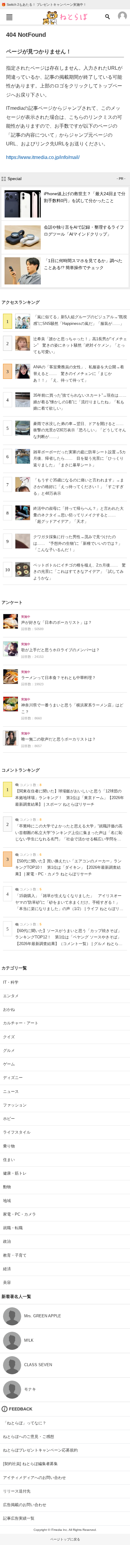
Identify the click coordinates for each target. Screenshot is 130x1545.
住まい (9, 1159)
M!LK (29, 1340)
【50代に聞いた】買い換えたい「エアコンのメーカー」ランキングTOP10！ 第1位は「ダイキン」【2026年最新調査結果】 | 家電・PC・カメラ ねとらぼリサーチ (68, 867)
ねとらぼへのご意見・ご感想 (28, 1436)
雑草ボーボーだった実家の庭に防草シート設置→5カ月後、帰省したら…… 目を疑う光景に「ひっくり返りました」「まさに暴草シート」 (79, 458)
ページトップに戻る (65, 1539)
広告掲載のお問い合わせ (24, 1504)
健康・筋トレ (15, 1173)
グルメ (9, 1050)
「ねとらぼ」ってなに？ (24, 1423)
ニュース (11, 1091)
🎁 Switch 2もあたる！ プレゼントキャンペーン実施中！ (44, 4)
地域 (7, 1200)
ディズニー (13, 1077)
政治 (7, 1241)
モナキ (30, 1389)
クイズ (9, 1037)
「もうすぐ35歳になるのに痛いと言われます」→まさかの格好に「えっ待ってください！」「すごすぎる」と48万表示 (78, 486)
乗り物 (9, 1146)
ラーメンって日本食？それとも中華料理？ (58, 678)
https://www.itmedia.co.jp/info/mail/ (43, 157)
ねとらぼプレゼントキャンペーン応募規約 (40, 1450)
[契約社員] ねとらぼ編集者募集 (30, 1463)
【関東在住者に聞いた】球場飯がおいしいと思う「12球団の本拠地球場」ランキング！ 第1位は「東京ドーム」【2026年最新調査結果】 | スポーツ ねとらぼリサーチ (69, 797)
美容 (7, 1282)
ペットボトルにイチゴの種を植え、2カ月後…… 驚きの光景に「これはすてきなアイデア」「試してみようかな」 (79, 571)
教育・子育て (15, 1255)
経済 (7, 1269)
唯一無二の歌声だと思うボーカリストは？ (58, 739)
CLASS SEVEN (38, 1365)
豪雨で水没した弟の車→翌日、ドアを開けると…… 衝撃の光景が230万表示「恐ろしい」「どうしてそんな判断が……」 (80, 430)
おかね (9, 1009)
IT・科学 (10, 982)
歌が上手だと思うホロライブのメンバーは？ (60, 650)
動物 (7, 1187)
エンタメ (11, 996)
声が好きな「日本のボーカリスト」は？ (56, 622)
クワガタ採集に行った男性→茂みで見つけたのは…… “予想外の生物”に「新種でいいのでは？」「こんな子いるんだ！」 (77, 543)
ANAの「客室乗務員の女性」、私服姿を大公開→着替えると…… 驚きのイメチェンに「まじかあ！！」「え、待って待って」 (78, 373)
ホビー (9, 1118)
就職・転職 (13, 1228)
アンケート (12, 602)
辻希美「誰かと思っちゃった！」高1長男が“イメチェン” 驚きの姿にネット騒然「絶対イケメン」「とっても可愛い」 (80, 345)
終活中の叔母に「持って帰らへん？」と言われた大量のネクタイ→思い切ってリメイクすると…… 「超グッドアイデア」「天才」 (78, 515)
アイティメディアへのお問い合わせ (34, 1477)
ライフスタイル (17, 1132)
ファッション (15, 1105)
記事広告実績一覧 (18, 1518)
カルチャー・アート (20, 1023)
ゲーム (9, 1064)
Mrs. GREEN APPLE (42, 1316)
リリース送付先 (17, 1491)
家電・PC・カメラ (19, 1214)
